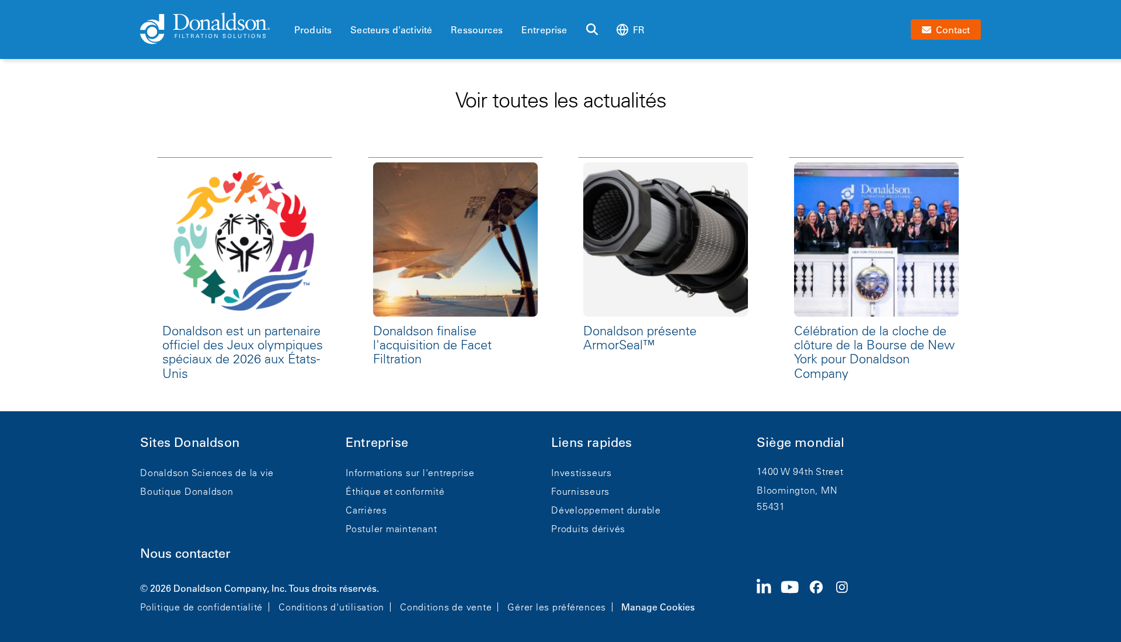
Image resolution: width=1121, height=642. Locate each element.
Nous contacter (185, 553)
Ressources (477, 30)
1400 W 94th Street (800, 471)
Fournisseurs (580, 491)
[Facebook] (821, 596)
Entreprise (544, 30)
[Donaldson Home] (212, 29)
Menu (298, 10)
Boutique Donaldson (187, 491)
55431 (771, 506)
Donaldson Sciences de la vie (207, 472)
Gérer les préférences (556, 607)
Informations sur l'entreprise (410, 472)
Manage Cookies (658, 607)
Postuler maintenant (391, 528)
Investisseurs (581, 472)
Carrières (366, 510)
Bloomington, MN (797, 490)
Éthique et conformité (395, 491)
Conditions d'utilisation (331, 607)
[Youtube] (795, 596)
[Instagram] (846, 596)
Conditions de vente (446, 607)
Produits (313, 30)
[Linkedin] (769, 596)
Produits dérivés (588, 528)
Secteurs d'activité (391, 30)
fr (639, 30)
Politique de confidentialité (201, 607)
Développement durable (606, 510)
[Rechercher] (592, 29)
